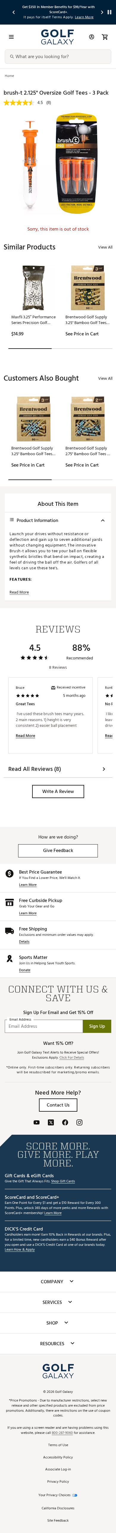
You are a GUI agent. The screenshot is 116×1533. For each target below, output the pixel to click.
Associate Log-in (58, 1469)
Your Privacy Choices (54, 1495)
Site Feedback (58, 1520)
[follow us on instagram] (79, 1123)
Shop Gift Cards (63, 1181)
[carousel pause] (109, 12)
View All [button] (105, 247)
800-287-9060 (62, 1433)
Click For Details (71, 1057)
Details (24, 942)
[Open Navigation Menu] (11, 36)
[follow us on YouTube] (36, 1123)
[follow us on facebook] (65, 1123)
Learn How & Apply (20, 1249)
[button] (58, 791)
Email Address (20, 1019)
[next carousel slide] (102, 12)
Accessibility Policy (58, 1457)
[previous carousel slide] (14, 12)
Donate (24, 970)
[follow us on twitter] (50, 1123)
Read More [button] (19, 592)
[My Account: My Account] (91, 36)
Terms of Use (58, 1445)
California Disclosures (58, 1508)
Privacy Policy (58, 1481)
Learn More (28, 885)
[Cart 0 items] (104, 36)
